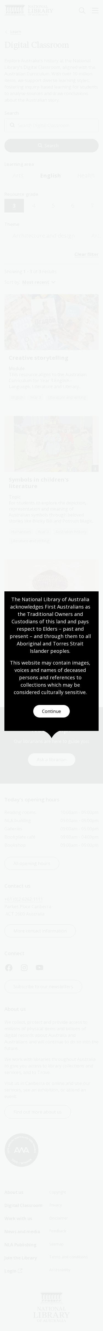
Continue (51, 711)
